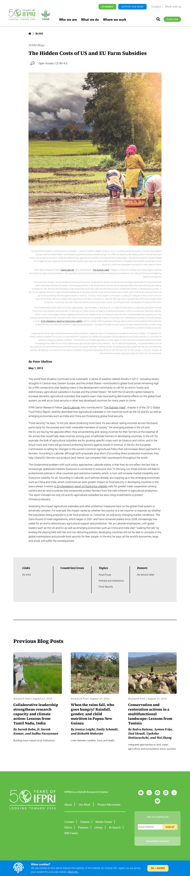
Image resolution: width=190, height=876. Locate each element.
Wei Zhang (164, 738)
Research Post (21, 698)
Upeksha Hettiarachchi (143, 735)
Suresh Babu (26, 729)
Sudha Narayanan (44, 733)
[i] (158, 19)
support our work (132, 6)
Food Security (106, 586)
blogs (39, 33)
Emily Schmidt (107, 729)
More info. (73, 872)
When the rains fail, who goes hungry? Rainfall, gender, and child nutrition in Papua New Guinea (92, 713)
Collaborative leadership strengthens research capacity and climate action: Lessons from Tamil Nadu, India (35, 713)
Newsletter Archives (157, 841)
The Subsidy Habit (101, 270)
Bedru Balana (142, 729)
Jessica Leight (85, 729)
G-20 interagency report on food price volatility (61, 321)
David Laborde (67, 270)
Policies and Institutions (111, 580)
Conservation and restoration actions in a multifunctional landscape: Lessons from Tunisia (150, 713)
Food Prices (105, 574)
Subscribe (172, 19)
